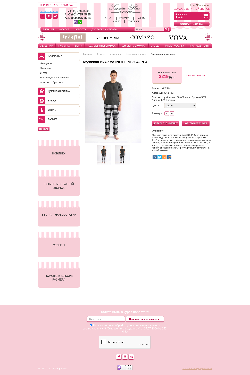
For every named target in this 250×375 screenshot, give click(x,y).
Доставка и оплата (104, 29)
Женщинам (46, 46)
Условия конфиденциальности (197, 368)
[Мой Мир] (169, 157)
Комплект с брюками (133, 46)
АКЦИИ (141, 18)
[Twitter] (159, 157)
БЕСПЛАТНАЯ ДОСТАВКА (59, 214)
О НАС (108, 18)
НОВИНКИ (59, 153)
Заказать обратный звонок (192, 8)
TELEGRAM (133, 21)
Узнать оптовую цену (196, 75)
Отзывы (59, 245)
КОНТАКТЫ (124, 18)
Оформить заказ (191, 24)
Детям (78, 46)
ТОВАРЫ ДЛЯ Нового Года (101, 46)
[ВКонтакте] (155, 157)
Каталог (64, 29)
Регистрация (203, 5)
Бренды (155, 46)
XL (172, 113)
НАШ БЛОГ (116, 21)
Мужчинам (64, 46)
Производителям (199, 46)
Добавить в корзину (165, 123)
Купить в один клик (196, 123)
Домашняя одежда (136, 54)
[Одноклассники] (164, 157)
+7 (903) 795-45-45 (79, 14)
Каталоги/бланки (174, 46)
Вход (192, 5)
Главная (48, 29)
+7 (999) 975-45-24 (79, 17)
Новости (80, 29)
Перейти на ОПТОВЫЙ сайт (57, 5)
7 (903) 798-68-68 (78, 11)
